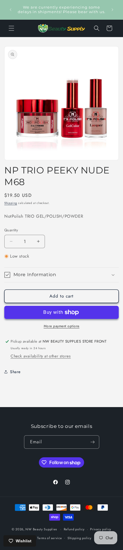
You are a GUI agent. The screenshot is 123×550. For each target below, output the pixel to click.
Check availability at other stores (41, 356)
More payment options (62, 326)
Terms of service (49, 538)
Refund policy (74, 529)
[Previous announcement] (10, 9)
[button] (11, 28)
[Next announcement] (112, 9)
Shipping (10, 203)
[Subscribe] (92, 442)
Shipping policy (80, 538)
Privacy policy (100, 529)
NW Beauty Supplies (41, 529)
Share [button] (15, 372)
